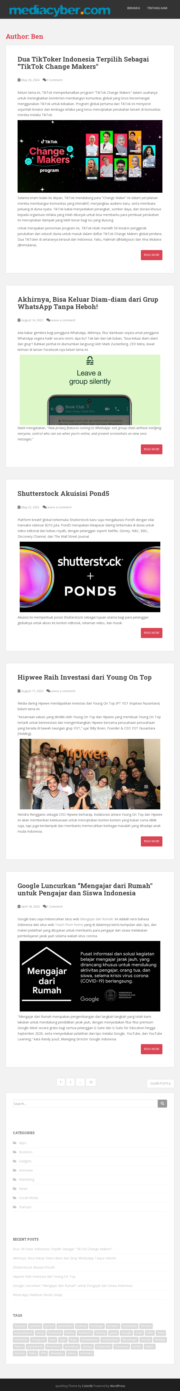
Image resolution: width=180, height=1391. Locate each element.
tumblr (136, 1346)
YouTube (86, 1353)
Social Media (28, 1197)
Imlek (160, 1333)
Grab (138, 1333)
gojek (113, 1333)
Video (33, 1353)
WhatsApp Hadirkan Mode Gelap (37, 1295)
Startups (25, 1207)
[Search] (162, 1104)
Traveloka (121, 1346)
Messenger (129, 1340)
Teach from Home (69, 924)
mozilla (146, 1340)
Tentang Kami (157, 8)
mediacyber (110, 1340)
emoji (40, 1333)
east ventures (23, 1333)
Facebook (54, 1333)
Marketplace (90, 1340)
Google (126, 1333)
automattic (65, 1326)
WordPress (117, 1386)
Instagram (38, 1340)
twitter (150, 1346)
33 (91, 1082)
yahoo (72, 1353)
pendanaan (35, 1346)
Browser (113, 1326)
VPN (43, 1353)
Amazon (20, 1326)
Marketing (26, 1179)
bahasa (81, 1326)
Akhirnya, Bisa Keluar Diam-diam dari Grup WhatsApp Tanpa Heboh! (88, 303)
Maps (73, 1340)
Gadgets (25, 1161)
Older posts (159, 1083)
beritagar (97, 1326)
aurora (49, 1326)
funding (101, 1333)
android (35, 1326)
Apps (22, 1142)
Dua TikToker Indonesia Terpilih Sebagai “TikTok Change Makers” (83, 63)
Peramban (54, 1346)
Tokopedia (103, 1346)
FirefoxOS (85, 1333)
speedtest (71, 1346)
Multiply (160, 1340)
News (23, 1188)
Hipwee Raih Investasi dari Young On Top (85, 677)
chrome (146, 1326)
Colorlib (87, 1386)
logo (63, 1340)
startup (87, 1346)
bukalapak (130, 1326)
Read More (151, 255)
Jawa (52, 1340)
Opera (19, 1346)
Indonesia (21, 1340)
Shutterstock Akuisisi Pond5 (63, 493)
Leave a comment (62, 320)
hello (149, 1333)
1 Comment (54, 80)
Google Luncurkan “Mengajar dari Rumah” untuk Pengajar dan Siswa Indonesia (85, 889)
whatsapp (57, 1353)
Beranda (133, 8)
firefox (70, 1333)
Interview (26, 1170)
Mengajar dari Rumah (96, 919)
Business (26, 1152)
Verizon (20, 1353)
